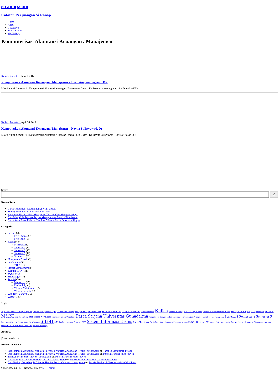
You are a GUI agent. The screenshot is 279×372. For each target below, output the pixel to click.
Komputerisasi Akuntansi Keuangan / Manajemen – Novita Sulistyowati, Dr (51, 128)
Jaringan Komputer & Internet (88, 311)
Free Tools (19, 238)
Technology (14, 276)
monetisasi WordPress (40, 316)
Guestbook (13, 27)
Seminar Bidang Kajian (20, 322)
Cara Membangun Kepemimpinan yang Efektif (32, 208)
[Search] (274, 194)
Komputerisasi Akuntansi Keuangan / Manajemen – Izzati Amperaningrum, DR (54, 82)
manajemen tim (257, 311)
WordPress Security (40, 326)
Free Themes (20, 236)
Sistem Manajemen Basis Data (146, 322)
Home (11, 21)
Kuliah (4, 76)
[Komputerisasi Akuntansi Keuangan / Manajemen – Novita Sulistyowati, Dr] (22, 116)
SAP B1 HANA (16, 270)
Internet (12, 233)
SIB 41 (47, 321)
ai (2, 311)
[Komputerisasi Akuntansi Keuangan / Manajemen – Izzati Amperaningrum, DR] (22, 70)
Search (4, 190)
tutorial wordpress (15, 325)
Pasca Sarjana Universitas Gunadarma (112, 315)
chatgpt (52, 311)
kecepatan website (131, 311)
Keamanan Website (111, 311)
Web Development (17, 294)
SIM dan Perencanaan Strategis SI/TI (70, 322)
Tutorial (12, 279)
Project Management (18, 267)
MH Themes (48, 368)
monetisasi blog (21, 317)
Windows (12, 296)
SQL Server (14, 273)
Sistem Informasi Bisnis (109, 321)
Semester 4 (19, 256)
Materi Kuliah (15, 30)
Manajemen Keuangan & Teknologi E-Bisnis (185, 312)
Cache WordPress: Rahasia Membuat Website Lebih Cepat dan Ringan (44, 220)
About (11, 24)
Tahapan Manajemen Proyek (117, 350)
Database (61, 311)
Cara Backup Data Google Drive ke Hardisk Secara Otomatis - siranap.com (46, 362)
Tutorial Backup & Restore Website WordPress (93, 359)
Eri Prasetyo (69, 312)
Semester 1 (15, 76)
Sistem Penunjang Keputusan (170, 322)
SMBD (191, 322)
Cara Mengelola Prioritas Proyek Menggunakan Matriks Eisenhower (43, 217)
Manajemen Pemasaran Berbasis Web (216, 312)
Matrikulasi (20, 244)
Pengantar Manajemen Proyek (118, 353)
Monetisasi (19, 282)
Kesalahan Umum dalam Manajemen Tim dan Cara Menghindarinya (43, 214)
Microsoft (269, 311)
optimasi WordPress (66, 317)
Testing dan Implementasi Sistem (245, 322)
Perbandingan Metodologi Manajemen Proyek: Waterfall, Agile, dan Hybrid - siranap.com (53, 350)
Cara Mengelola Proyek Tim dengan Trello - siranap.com (37, 359)
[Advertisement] (98, 163)
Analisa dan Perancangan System (18, 311)
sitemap (185, 322)
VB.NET (19, 265)
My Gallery (14, 33)
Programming (15, 262)
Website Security (22, 291)
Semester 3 (19, 253)
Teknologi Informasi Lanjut (218, 322)
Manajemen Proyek (18, 259)
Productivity (20, 285)
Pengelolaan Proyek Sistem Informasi (165, 317)
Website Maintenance (25, 288)
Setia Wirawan (34, 322)
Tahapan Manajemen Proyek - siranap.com (29, 356)
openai (55, 317)
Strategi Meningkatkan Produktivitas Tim (29, 211)
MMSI (7, 315)
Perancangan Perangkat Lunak (195, 317)
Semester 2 (19, 250)
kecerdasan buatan (147, 312)
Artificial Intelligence (41, 312)
